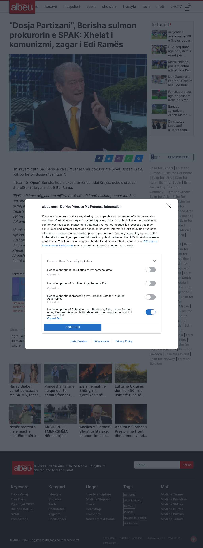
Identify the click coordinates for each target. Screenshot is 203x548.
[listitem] (101, 261)
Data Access (101, 341)
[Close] (170, 207)
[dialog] (101, 274)
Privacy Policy (124, 341)
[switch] (151, 269)
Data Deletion (79, 341)
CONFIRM (73, 327)
